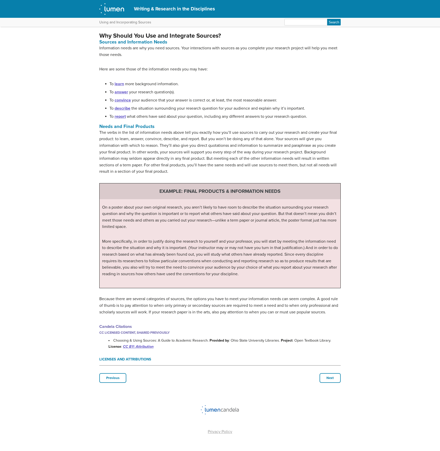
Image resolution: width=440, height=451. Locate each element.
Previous (112, 378)
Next (330, 378)
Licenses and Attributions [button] (125, 359)
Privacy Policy (220, 431)
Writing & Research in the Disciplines (174, 9)
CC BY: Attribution (138, 346)
